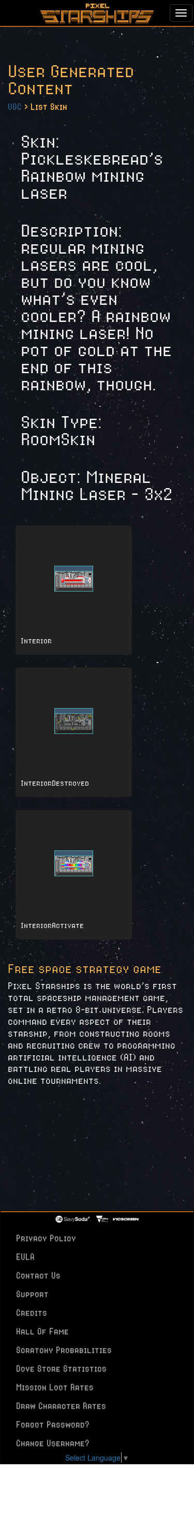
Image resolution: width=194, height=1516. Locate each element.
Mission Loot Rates (55, 1387)
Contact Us (38, 1275)
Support (32, 1294)
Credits (31, 1312)
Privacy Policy (46, 1238)
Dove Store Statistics (61, 1368)
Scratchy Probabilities (64, 1350)
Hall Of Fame (42, 1331)
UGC (15, 106)
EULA (25, 1257)
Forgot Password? (52, 1424)
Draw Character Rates (61, 1406)
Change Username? (52, 1443)
